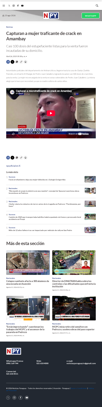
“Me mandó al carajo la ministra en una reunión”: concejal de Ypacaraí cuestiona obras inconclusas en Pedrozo (44, 192)
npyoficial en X (13, 165)
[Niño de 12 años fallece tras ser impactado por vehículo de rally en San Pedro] (90, 230)
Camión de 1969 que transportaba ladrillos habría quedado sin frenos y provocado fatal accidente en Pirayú (45, 218)
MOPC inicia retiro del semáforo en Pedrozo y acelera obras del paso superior (73, 328)
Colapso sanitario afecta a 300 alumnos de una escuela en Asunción (27, 282)
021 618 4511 (12, 372)
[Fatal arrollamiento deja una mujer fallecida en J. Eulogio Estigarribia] (90, 179)
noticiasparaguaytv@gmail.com (81, 362)
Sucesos (12, 177)
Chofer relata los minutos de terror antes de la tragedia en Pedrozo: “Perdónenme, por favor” (45, 205)
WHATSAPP (90, 16)
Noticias (9, 27)
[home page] (51, 15)
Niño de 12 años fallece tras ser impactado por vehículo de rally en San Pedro (40, 230)
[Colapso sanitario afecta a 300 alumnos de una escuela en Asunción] (28, 262)
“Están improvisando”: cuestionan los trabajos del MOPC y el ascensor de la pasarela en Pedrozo (25, 329)
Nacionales (13, 188)
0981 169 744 (14, 362)
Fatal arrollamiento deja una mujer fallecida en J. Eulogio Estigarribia (37, 180)
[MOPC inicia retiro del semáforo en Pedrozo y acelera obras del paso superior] (74, 308)
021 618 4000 (42, 362)
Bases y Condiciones (79, 388)
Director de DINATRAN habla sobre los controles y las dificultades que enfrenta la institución (74, 284)
